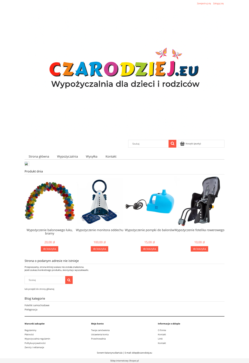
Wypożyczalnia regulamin (37, 338)
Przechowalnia (98, 338)
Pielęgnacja (31, 309)
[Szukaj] (172, 144)
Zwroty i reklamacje (34, 347)
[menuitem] (39, 156)
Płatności (29, 334)
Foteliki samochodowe (37, 305)
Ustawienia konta (100, 334)
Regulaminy (30, 330)
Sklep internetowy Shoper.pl (124, 360)
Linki (160, 338)
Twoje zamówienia (100, 330)
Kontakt (162, 334)
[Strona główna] (124, 73)
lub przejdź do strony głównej (39, 288)
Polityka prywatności (35, 343)
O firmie (162, 330)
